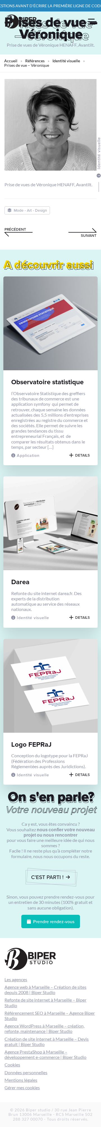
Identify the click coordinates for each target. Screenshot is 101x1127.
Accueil (10, 60)
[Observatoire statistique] (50, 370)
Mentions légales (20, 1080)
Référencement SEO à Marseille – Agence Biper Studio (49, 1015)
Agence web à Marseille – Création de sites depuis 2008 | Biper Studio (45, 989)
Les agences (15, 979)
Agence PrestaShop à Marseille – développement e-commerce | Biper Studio (45, 1054)
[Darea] (50, 552)
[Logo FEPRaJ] (50, 712)
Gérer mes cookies (22, 1087)
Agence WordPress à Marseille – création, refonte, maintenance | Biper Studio (44, 1028)
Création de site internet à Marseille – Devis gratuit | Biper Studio (46, 1041)
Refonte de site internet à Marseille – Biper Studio (45, 1002)
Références (35, 60)
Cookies (12, 1064)
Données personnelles (25, 1072)
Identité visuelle (66, 60)
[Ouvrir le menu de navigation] (92, 22)
